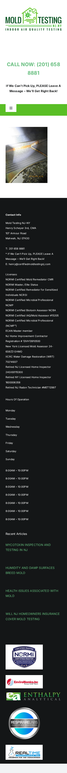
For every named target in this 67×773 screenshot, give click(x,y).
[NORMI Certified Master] (24, 646)
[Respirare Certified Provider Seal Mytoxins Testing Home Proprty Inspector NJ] (24, 706)
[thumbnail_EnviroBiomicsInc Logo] (24, 676)
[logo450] (33, 9)
